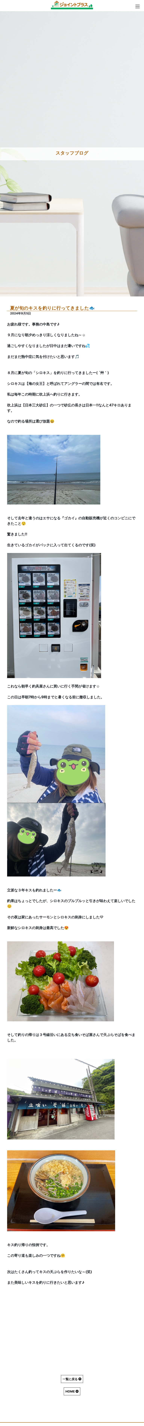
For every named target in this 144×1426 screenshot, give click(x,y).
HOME (70, 1391)
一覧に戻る (70, 1379)
